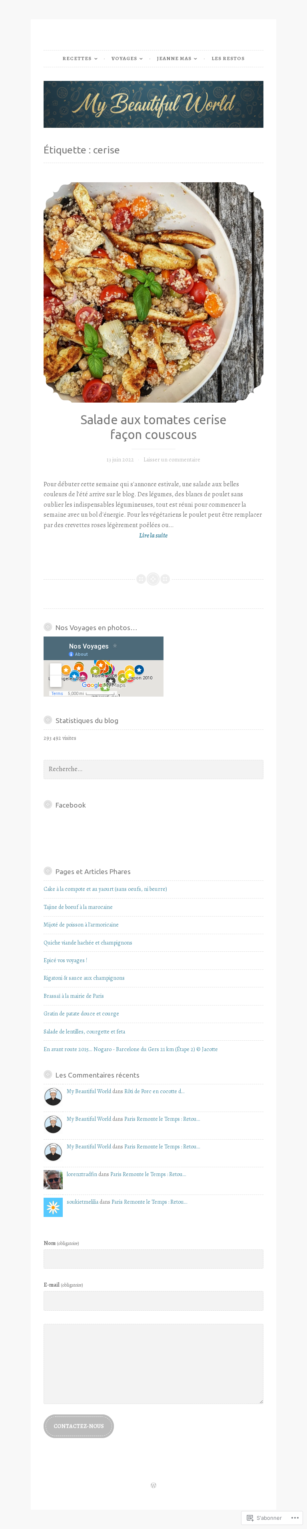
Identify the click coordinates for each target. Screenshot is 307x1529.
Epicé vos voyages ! (65, 960)
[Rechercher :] (153, 769)
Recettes (77, 58)
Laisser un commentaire (172, 459)
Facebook (71, 805)
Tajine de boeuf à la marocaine (78, 907)
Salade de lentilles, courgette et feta (84, 1031)
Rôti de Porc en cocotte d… (154, 1091)
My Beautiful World (89, 1091)
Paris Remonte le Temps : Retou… (162, 1119)
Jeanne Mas (174, 58)
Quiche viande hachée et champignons (88, 943)
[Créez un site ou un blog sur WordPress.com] (153, 1486)
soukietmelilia (82, 1202)
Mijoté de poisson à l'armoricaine (81, 925)
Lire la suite (106, 536)
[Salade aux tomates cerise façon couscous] (153, 292)
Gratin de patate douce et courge (81, 1013)
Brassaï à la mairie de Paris (74, 996)
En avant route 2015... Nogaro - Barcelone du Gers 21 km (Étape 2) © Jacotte (131, 1049)
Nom (61, 1243)
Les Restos (228, 58)
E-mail (63, 1285)
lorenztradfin (82, 1174)
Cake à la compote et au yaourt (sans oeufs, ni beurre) (105, 889)
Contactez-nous (79, 1426)
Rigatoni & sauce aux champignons (84, 978)
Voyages (124, 58)
